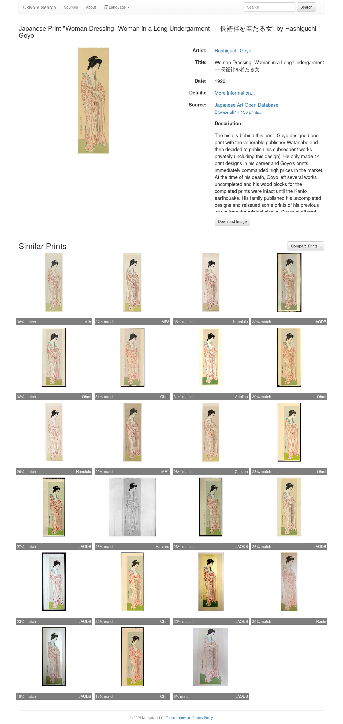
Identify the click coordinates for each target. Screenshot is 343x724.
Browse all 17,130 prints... (238, 112)
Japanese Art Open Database (246, 104)
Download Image (232, 221)
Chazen (241, 471)
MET (165, 471)
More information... (235, 92)
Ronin (321, 621)
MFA (165, 321)
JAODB (320, 321)
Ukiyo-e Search (39, 6)
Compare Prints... (306, 246)
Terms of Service (178, 717)
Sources (71, 7)
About (91, 7)
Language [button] (117, 7)
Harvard (162, 546)
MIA (87, 321)
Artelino (241, 396)
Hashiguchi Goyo (233, 50)
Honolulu (240, 321)
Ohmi (86, 396)
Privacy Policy (202, 717)
